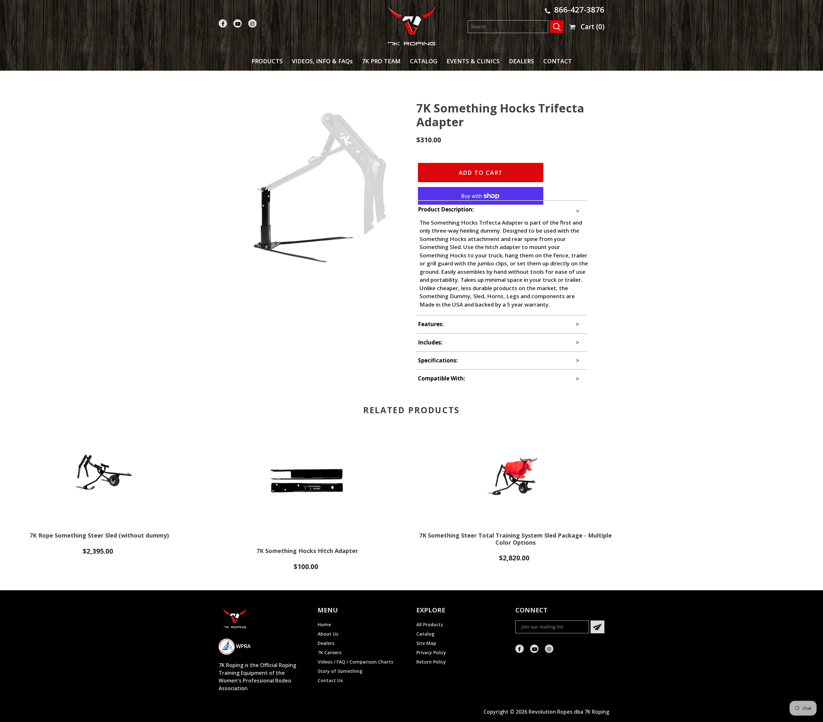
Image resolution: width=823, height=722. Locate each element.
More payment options (480, 190)
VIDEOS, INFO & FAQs (322, 61)
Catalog (425, 634)
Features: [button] (431, 324)
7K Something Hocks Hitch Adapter (307, 551)
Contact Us (330, 680)
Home (324, 624)
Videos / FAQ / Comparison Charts (355, 662)
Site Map (426, 643)
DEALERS (521, 61)
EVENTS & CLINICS (473, 61)
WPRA (243, 646)
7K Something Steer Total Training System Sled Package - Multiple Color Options (515, 539)
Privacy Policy (431, 652)
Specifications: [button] (438, 360)
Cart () (592, 26)
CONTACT (557, 61)
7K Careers (329, 652)
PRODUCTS (267, 61)
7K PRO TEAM (381, 61)
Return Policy (431, 662)
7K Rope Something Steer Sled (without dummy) (99, 535)
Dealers (326, 643)
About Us (328, 634)
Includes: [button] (430, 342)
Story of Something (340, 671)
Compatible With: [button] (441, 378)
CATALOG (423, 61)
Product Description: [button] (446, 209)
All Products (429, 624)
